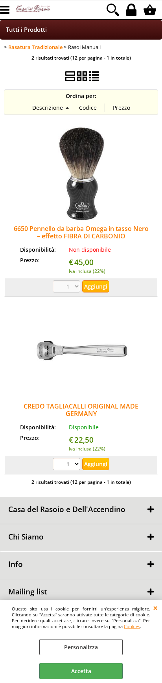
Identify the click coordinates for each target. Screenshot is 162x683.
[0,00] (151, 9)
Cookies (132, 626)
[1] (67, 465)
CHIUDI (155, 608)
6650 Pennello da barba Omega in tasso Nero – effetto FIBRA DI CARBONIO (81, 232)
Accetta (81, 671)
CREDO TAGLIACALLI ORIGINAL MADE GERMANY (81, 410)
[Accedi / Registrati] (132, 9)
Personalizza (81, 647)
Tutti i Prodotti (26, 29)
